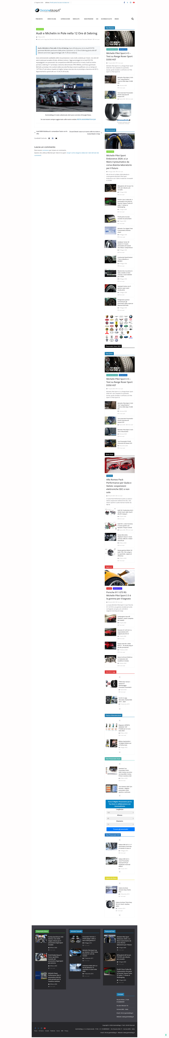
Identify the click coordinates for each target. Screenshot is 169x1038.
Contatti (47, 1031)
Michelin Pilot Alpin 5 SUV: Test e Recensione (125, 430)
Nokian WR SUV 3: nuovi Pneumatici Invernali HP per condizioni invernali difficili (124, 848)
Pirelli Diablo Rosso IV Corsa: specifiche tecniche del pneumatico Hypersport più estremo (55, 959)
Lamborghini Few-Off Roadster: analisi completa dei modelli (125, 618)
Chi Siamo (41, 1031)
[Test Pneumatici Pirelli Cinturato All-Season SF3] (110, 444)
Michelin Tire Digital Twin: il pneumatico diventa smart (125, 230)
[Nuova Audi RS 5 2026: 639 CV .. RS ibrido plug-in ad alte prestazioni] (110, 648)
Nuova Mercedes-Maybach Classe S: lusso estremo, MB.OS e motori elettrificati (125, 537)
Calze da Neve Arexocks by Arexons (125, 903)
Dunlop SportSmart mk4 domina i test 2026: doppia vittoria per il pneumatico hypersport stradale (55, 941)
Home (35, 1031)
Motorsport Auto (69, 39)
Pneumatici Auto (117, 588)
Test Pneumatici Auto (112, 49)
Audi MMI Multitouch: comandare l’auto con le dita (51, 132)
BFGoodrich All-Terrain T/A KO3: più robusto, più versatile (125, 188)
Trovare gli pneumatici (120, 829)
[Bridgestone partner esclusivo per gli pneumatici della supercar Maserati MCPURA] (110, 305)
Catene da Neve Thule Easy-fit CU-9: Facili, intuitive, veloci (124, 890)
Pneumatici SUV (123, 49)
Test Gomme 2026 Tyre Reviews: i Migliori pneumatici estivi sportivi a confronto (125, 771)
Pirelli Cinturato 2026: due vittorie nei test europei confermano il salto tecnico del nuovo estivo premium (125, 788)
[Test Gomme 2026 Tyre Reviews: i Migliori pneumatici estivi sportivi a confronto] (111, 770)
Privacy (66, 1031)
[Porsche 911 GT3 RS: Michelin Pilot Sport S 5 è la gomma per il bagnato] (120, 578)
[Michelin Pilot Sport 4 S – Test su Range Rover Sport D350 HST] (120, 39)
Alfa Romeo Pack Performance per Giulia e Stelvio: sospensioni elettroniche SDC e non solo (118, 486)
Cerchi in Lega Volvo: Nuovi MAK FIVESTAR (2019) (125, 698)
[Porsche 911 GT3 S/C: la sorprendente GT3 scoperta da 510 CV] (110, 634)
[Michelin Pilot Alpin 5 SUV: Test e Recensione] (110, 433)
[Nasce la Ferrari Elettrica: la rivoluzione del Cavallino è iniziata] (110, 661)
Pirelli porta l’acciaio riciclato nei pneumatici (125, 217)
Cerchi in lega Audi (44, 39)
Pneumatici (39, 19)
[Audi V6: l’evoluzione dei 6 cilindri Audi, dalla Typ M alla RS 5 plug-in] (110, 514)
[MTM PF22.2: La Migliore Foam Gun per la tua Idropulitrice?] (111, 741)
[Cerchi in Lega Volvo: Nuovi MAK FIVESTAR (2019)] (111, 698)
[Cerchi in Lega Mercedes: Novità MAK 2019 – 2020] (111, 684)
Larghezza (119, 809)
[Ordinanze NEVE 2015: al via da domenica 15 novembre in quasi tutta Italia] (75, 971)
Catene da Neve (65, 19)
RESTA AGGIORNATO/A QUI (86, 119)
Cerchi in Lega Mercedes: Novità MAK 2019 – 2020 (125, 683)
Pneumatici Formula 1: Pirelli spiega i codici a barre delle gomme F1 (89, 938)
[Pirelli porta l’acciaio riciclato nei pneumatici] (110, 220)
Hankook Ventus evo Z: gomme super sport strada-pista (124, 288)
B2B (62, 1031)
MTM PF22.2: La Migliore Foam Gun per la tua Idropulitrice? (125, 741)
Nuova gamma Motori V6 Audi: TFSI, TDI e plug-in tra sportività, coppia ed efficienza (125, 553)
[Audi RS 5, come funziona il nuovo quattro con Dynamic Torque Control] (110, 527)
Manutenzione (88, 19)
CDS (97, 19)
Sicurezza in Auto (106, 19)
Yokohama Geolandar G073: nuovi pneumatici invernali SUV (125, 867)
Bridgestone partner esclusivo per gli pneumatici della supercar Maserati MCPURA (125, 302)
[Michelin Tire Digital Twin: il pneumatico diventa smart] (110, 233)
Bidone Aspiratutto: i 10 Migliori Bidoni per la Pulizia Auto (125, 727)
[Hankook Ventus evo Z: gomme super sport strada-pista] (110, 290)
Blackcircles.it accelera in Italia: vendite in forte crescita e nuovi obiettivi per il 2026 (125, 273)
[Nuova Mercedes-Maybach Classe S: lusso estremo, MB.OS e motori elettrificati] (110, 540)
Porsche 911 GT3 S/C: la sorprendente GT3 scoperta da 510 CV (125, 632)
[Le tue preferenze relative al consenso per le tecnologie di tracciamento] (166, 1035)
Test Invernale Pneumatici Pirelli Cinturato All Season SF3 (125, 94)
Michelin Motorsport (60, 39)
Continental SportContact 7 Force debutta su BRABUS (125, 259)
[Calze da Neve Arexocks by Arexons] (111, 904)
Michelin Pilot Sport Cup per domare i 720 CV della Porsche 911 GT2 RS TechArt (90, 953)
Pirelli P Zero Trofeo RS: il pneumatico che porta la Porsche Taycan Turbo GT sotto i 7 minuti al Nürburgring (125, 203)
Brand (117, 19)
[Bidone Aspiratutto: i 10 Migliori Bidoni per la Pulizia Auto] (111, 727)
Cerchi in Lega (51, 19)
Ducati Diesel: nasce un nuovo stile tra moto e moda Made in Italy (84, 133)
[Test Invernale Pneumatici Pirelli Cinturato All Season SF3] (110, 96)
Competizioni (40, 29)
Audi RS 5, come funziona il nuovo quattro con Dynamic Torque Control (125, 525)
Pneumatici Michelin (87, 39)
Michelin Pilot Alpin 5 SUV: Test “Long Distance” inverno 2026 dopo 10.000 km (125, 80)
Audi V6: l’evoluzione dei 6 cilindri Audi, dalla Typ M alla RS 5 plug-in (125, 512)
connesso (45, 150)
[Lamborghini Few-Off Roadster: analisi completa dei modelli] (110, 621)
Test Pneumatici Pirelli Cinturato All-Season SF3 (125, 442)
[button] (44, 19)
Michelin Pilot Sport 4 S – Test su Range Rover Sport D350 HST (119, 56)
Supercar (109, 588)
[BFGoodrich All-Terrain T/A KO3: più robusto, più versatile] (110, 190)
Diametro (119, 821)
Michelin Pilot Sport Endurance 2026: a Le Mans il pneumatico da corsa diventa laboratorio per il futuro (119, 162)
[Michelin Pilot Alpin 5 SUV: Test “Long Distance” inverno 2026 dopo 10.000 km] (110, 82)
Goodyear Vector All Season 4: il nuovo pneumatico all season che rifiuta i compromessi (125, 244)
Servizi (58, 1031)
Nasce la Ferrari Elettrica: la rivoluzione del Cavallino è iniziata (125, 659)
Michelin (52, 39)
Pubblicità (52, 1031)
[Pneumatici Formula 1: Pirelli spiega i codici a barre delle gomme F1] (75, 941)
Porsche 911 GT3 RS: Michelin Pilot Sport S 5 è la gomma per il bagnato (118, 595)
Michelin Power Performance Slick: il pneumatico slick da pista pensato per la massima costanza (54, 977)
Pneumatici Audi (78, 39)
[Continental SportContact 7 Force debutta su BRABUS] (110, 261)
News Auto (76, 19)
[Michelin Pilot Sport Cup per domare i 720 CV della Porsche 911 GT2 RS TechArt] (75, 955)
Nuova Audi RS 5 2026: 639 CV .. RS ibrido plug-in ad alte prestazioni (125, 645)
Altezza (119, 815)
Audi (38, 39)
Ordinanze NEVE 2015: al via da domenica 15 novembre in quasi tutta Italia (90, 968)
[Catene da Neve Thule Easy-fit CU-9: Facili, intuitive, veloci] (110, 890)
